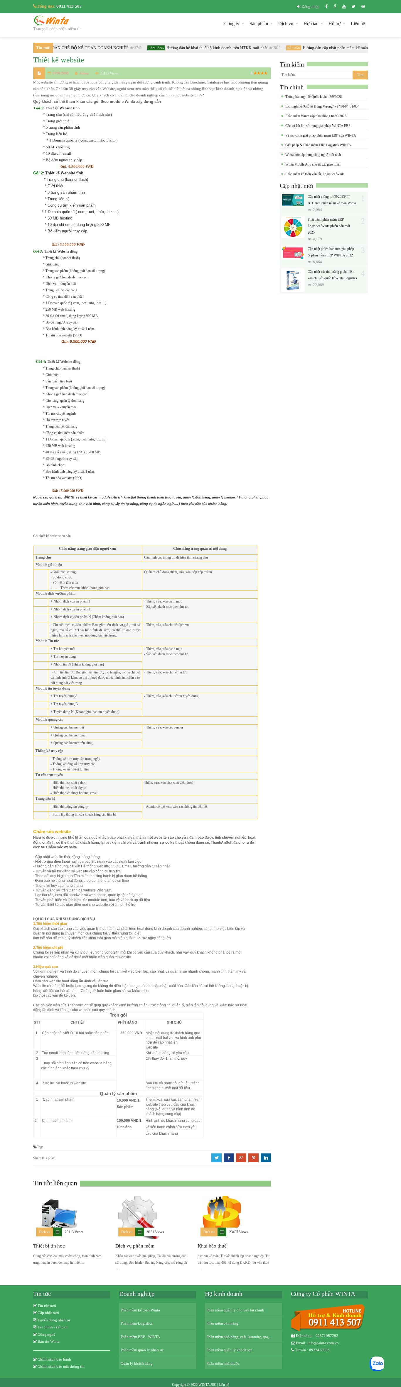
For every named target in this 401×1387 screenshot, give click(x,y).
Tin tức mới (47, 1305)
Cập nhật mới (296, 185)
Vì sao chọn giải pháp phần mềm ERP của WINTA (320, 135)
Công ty (231, 23)
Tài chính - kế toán (53, 1327)
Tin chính (292, 87)
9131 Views (155, 1232)
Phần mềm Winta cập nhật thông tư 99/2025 (315, 116)
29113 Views (74, 1232)
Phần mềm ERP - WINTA (140, 1337)
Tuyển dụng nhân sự (54, 1320)
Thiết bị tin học (49, 1246)
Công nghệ (46, 1334)
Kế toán (286, 48)
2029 (269, 48)
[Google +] (335, 6)
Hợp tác (311, 23)
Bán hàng (148, 48)
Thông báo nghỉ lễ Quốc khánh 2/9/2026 (313, 97)
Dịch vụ (285, 23)
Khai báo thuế (212, 1246)
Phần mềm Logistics (137, 1323)
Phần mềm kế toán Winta (140, 1310)
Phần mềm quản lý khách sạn (229, 1350)
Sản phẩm (259, 23)
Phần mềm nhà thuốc (223, 1363)
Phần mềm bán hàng (222, 1323)
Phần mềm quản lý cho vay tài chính (235, 1310)
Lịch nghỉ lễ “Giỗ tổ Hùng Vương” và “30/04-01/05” (322, 106)
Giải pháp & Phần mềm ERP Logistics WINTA (318, 145)
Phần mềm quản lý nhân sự (142, 1350)
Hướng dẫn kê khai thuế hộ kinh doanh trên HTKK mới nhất (209, 48)
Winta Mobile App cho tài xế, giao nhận (313, 164)
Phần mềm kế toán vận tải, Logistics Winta (314, 174)
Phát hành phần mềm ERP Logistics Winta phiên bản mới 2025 (329, 225)
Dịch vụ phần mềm (134, 1246)
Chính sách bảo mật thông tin (61, 1366)
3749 (130, 48)
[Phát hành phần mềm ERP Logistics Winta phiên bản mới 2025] (293, 227)
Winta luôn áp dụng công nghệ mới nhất (313, 155)
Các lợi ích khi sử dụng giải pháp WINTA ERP (318, 126)
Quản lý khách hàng (137, 1363)
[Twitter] (353, 6)
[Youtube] (344, 6)
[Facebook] (326, 6)
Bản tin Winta (49, 1341)
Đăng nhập (309, 6)
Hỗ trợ (334, 23)
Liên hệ (358, 23)
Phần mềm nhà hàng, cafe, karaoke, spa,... (239, 1337)
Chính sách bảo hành (54, 1359)
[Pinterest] (363, 6)
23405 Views (238, 1232)
